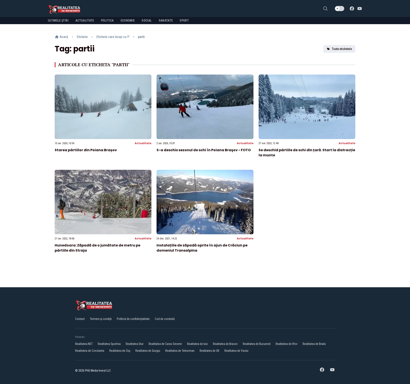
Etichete (82, 37)
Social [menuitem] (147, 20)
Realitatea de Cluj (119, 350)
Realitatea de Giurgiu (147, 350)
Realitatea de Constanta (89, 350)
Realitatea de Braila (314, 344)
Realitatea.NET (84, 344)
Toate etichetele (342, 49)
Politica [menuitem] (107, 20)
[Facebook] (351, 8)
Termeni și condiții (101, 319)
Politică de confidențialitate (133, 319)
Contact (80, 319)
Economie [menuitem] (128, 20)
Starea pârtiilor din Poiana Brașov (86, 150)
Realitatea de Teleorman (180, 350)
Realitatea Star (135, 344)
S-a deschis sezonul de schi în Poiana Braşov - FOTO (204, 150)
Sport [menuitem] (184, 20)
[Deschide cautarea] (325, 8)
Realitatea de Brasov (225, 344)
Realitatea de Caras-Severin (165, 344)
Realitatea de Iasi (197, 344)
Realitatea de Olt (209, 350)
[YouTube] (359, 8)
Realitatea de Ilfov (286, 344)
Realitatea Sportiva (109, 344)
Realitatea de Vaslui (236, 350)
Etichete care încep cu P (112, 37)
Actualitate (143, 143)
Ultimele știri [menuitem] (58, 20)
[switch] (339, 8)
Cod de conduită (165, 319)
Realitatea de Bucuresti (257, 344)
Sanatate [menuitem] (166, 20)
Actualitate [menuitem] (84, 20)
